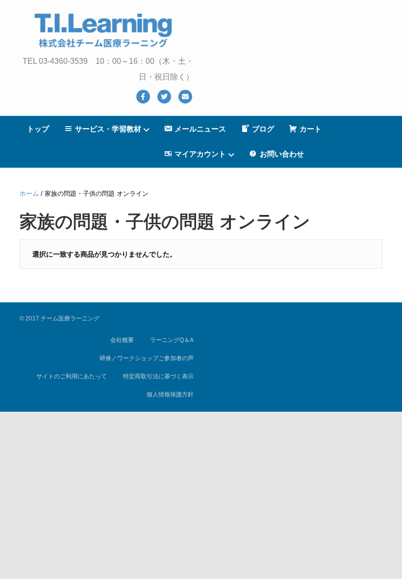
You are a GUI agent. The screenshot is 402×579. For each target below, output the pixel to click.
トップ (38, 129)
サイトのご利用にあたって (71, 376)
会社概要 (122, 340)
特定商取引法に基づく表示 (158, 376)
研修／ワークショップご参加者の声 (147, 358)
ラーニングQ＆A (172, 340)
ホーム (29, 193)
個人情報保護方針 (170, 394)
